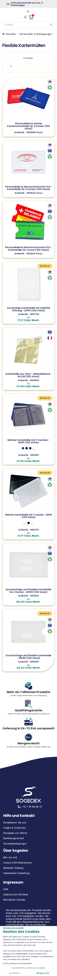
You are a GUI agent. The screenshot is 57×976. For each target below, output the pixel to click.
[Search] (51, 24)
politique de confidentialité (15, 953)
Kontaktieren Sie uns (14, 822)
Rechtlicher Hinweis (14, 899)
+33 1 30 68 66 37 (32, 806)
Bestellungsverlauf (13, 838)
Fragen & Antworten (14, 827)
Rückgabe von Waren (15, 833)
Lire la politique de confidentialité (17, 963)
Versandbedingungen (15, 843)
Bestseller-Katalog (13, 867)
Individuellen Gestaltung (16, 873)
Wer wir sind (10, 857)
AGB (5, 889)
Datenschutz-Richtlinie (15, 894)
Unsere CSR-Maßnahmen (17, 862)
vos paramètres (46, 956)
